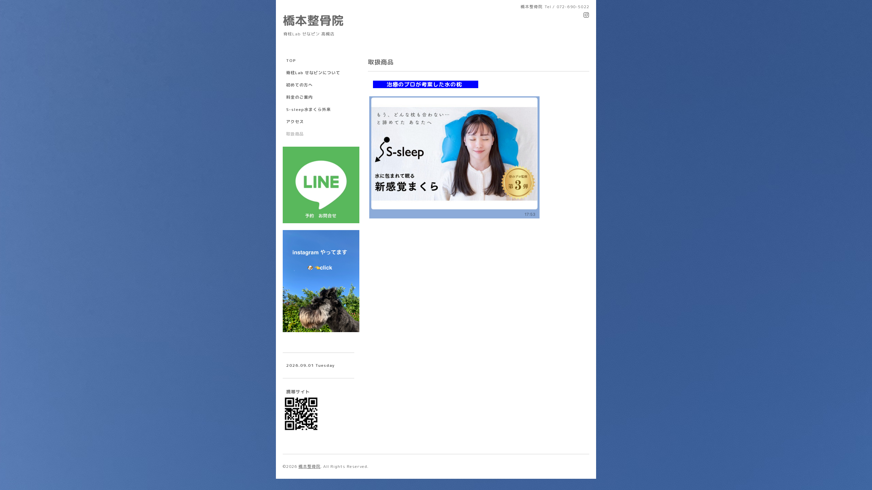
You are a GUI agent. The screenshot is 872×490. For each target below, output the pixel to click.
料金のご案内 (299, 97)
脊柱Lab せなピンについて (313, 73)
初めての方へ (299, 85)
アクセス (295, 122)
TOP (291, 60)
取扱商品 (295, 134)
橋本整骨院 (313, 20)
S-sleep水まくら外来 (308, 109)
